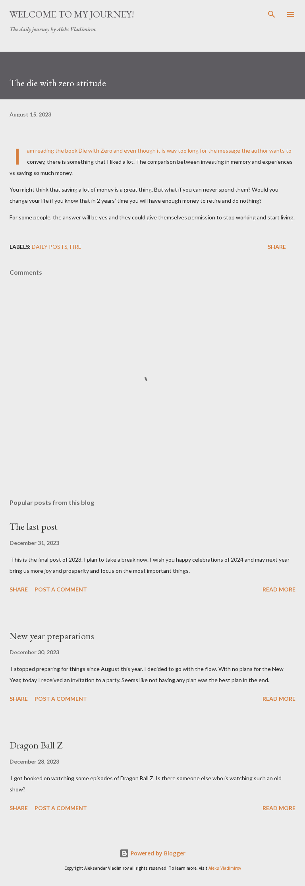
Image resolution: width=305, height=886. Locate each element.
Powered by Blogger (157, 853)
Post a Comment (61, 589)
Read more (279, 589)
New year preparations (52, 636)
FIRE (75, 246)
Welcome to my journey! (72, 14)
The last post (34, 526)
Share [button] (277, 246)
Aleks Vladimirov (224, 868)
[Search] (271, 14)
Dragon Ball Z (36, 745)
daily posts (50, 246)
